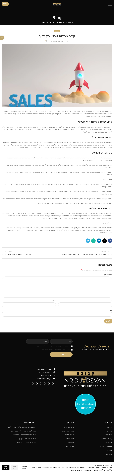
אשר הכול (5, 467)
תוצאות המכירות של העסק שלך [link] (84, 228)
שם (111, 300)
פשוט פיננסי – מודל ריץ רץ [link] (27, 439)
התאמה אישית (24, 467)
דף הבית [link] (109, 427)
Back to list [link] (57, 253)
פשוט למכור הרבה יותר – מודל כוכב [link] (24, 435)
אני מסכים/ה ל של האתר (56, 350)
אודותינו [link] (109, 450)
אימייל (54, 300)
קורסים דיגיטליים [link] (106, 439)
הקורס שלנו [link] (80, 203)
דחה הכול (14, 467)
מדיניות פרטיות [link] (69, 427)
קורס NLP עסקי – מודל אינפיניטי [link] (25, 442)
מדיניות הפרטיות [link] (54, 350)
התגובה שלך (107, 274)
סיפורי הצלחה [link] (107, 442)
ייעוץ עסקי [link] (109, 435)
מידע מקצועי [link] (70, 446)
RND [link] (71, 22)
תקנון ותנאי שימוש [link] (68, 431)
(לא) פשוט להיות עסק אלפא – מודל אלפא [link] (22, 427)
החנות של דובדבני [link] (106, 446)
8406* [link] (5, 4)
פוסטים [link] (65, 22)
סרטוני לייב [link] (70, 442)
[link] (2, 38)
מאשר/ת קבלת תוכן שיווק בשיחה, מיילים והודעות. (53, 346)
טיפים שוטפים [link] (69, 439)
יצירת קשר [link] (108, 454)
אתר (111, 310)
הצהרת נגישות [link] (69, 435)
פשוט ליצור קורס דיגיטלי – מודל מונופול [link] (23, 431)
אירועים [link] (109, 431)
